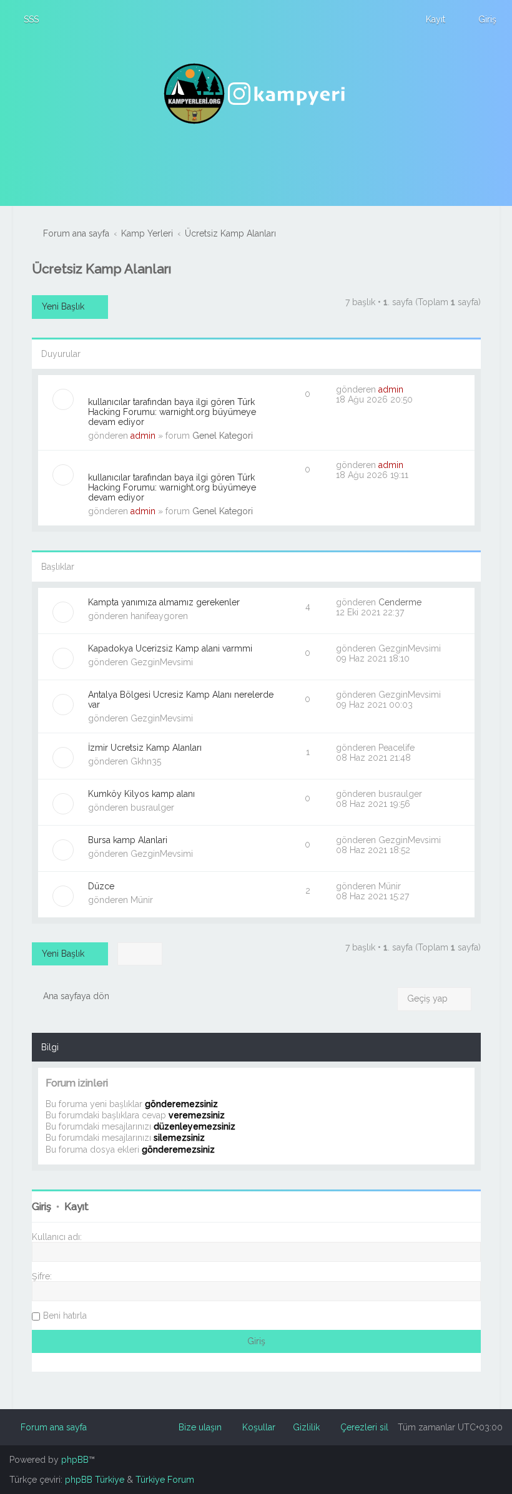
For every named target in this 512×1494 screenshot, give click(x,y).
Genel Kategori (222, 436)
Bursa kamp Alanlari (127, 840)
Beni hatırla (65, 1316)
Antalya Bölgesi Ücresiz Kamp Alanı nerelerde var (180, 700)
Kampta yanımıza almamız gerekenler (164, 602)
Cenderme (399, 602)
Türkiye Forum (164, 1480)
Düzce (101, 886)
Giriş (41, 1207)
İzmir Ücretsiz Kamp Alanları (145, 748)
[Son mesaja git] (410, 389)
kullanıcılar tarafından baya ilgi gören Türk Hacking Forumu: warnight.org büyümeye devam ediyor (172, 412)
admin (142, 436)
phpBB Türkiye (94, 1480)
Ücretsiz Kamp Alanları (101, 268)
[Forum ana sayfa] (256, 93)
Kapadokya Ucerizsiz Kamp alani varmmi (170, 648)
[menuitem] (25, 19)
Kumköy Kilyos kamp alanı (141, 794)
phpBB (75, 1460)
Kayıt (76, 1207)
